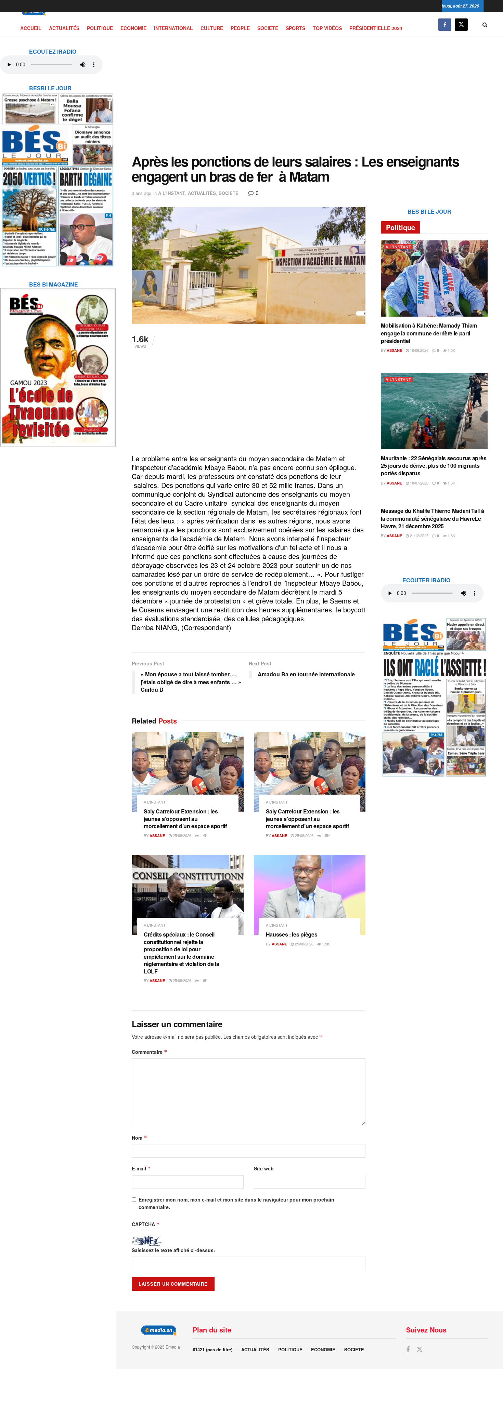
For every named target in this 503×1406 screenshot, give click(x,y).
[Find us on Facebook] (444, 24)
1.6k (203, 980)
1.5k (325, 835)
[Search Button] (485, 24)
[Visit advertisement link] (58, 175)
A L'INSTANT (171, 193)
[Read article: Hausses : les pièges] (310, 895)
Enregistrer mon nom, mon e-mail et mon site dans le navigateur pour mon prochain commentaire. (236, 1203)
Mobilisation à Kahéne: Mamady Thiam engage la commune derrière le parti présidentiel (429, 333)
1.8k (451, 535)
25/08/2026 (181, 835)
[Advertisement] (310, 95)
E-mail (141, 1168)
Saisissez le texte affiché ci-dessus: (173, 1250)
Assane (157, 835)
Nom (139, 1137)
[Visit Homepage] (32, 12)
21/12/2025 (418, 535)
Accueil (30, 28)
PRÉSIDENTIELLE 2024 (375, 28)
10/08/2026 (418, 350)
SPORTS (295, 28)
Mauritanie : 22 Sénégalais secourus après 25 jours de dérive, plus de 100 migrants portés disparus (433, 465)
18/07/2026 (418, 483)
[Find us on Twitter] (461, 24)
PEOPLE (240, 28)
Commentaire (149, 1051)
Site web (264, 1168)
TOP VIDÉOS (327, 28)
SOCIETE (267, 28)
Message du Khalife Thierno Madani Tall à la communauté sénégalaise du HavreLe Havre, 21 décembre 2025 (432, 518)
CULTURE (212, 28)
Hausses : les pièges (292, 934)
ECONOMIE (133, 28)
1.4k (203, 835)
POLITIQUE (100, 28)
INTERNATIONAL (173, 28)
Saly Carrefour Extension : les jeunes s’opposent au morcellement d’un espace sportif (185, 818)
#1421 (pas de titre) (212, 1349)
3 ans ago (141, 193)
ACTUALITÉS (64, 28)
